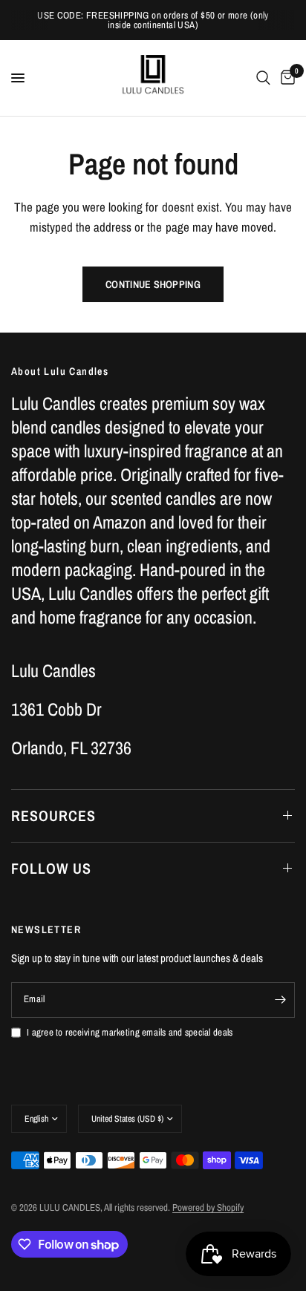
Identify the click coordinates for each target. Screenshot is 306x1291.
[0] (285, 78)
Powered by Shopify (208, 1207)
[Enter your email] (280, 1000)
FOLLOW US (51, 868)
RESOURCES (53, 815)
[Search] (263, 78)
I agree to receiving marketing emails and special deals (129, 1032)
